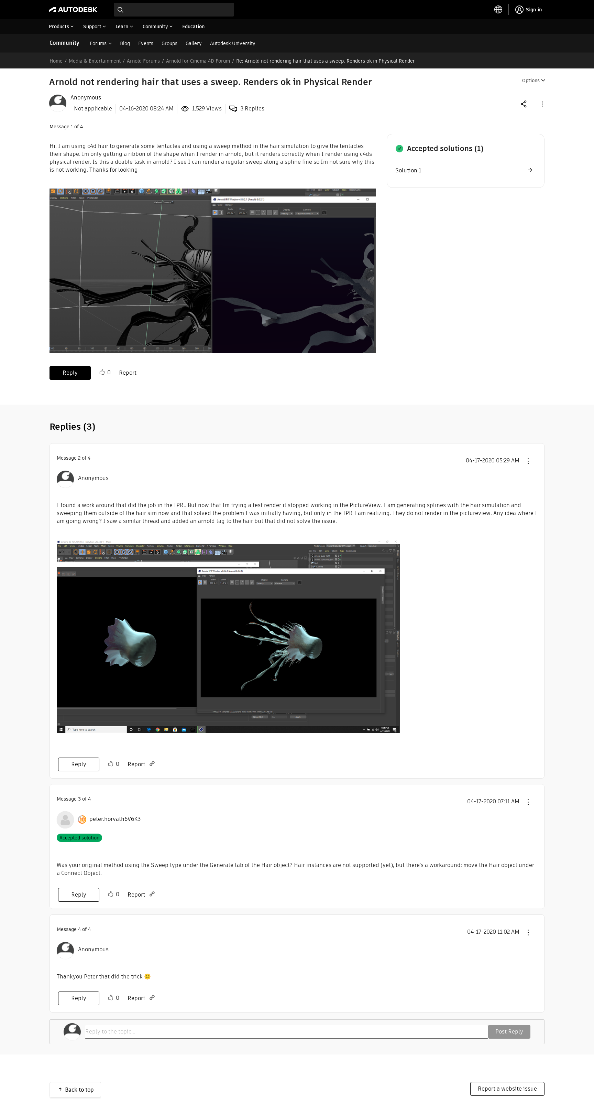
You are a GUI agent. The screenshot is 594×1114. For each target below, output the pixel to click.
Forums (98, 43)
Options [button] (531, 80)
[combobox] (174, 10)
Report (127, 373)
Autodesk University (232, 43)
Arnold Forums (143, 60)
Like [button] (102, 372)
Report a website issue (507, 1089)
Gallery (194, 43)
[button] (542, 103)
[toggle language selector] (498, 9)
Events (145, 43)
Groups (169, 43)
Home (56, 60)
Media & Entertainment (95, 60)
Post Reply (509, 1032)
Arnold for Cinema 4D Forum (198, 60)
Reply (70, 373)
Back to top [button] (79, 1090)
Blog (125, 43)
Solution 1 (408, 170)
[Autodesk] (73, 9)
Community (64, 43)
